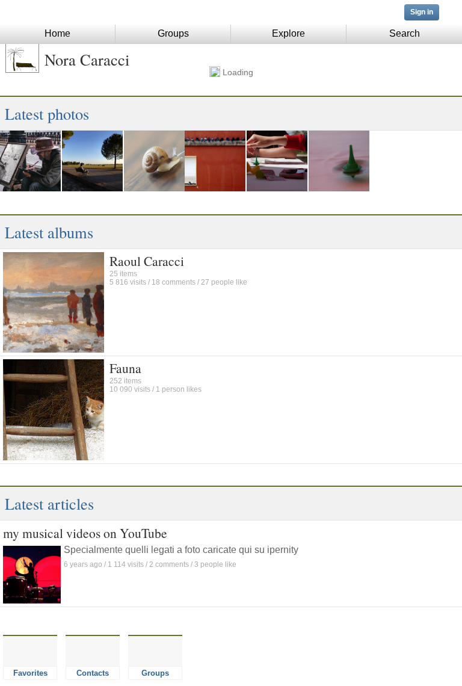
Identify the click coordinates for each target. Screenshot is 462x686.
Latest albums (49, 232)
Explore (288, 33)
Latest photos (47, 113)
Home (57, 33)
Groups (173, 33)
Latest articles (49, 503)
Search (404, 33)
